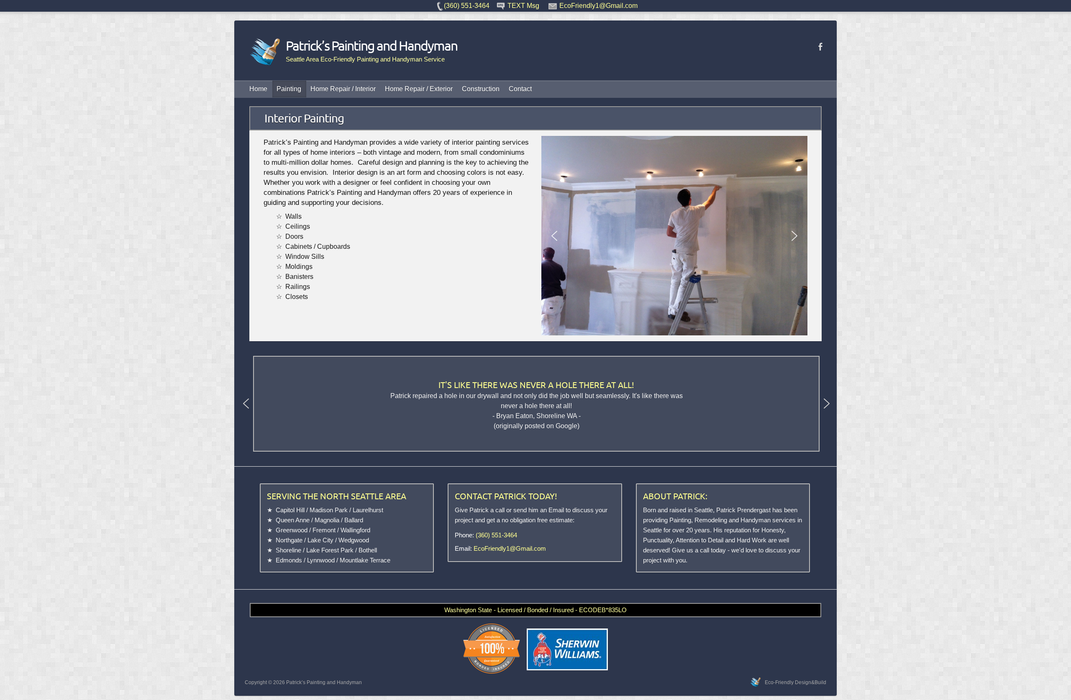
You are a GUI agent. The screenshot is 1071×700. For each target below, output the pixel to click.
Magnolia (327, 520)
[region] (674, 235)
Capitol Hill (290, 510)
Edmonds (289, 560)
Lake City (320, 540)
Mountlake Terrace (365, 560)
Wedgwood (353, 540)
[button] (554, 236)
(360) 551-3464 (496, 535)
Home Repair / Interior (343, 88)
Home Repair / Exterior (419, 88)
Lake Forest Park (330, 550)
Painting (289, 88)
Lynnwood (321, 560)
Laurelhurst (368, 510)
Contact (520, 88)
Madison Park (329, 510)
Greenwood (291, 530)
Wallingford (355, 530)
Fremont (324, 530)
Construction (481, 88)
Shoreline (288, 550)
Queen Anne (293, 520)
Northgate (289, 540)
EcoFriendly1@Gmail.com (510, 548)
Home (258, 88)
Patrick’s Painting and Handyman (371, 45)
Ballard (353, 520)
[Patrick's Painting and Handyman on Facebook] (820, 46)
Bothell (368, 550)
